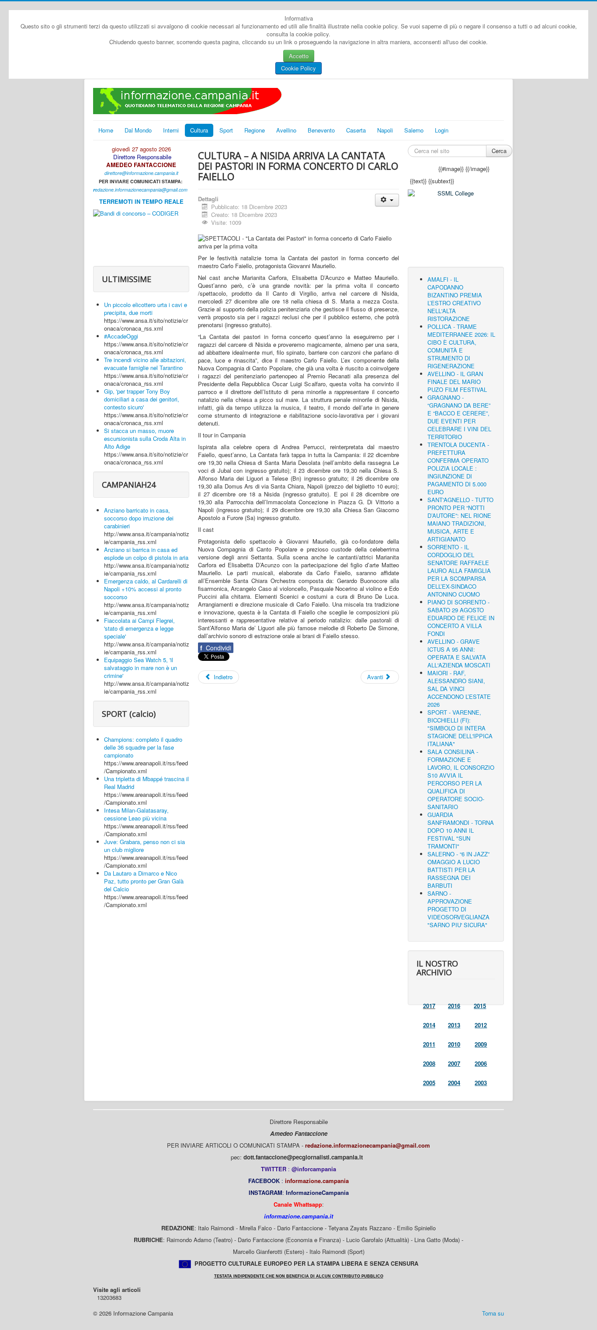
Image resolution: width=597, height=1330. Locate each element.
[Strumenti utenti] (387, 200)
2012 (481, 1025)
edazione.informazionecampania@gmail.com (141, 189)
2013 (454, 1025)
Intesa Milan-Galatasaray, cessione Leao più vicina (136, 814)
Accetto (299, 56)
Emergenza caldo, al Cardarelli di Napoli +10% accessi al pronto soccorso (145, 589)
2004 (454, 1083)
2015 (480, 1006)
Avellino (286, 130)
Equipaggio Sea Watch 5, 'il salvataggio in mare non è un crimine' (140, 668)
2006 (481, 1063)
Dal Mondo (138, 130)
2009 (481, 1044)
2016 (454, 1006)
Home (105, 130)
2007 (454, 1063)
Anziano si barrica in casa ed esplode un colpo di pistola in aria (146, 553)
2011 (429, 1044)
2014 (429, 1025)
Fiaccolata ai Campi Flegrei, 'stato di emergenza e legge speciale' (139, 628)
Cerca (499, 151)
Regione (254, 130)
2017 (429, 1006)
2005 (429, 1083)
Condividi (215, 647)
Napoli (385, 130)
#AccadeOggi (121, 336)
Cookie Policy (298, 68)
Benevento (321, 130)
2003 (481, 1083)
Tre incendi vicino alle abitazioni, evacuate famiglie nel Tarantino (145, 364)
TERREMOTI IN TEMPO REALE (141, 201)
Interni (171, 130)
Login (441, 130)
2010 (454, 1044)
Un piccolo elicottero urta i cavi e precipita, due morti (145, 308)
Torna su (493, 1313)
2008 (429, 1063)
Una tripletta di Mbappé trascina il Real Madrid (146, 783)
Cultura (199, 130)
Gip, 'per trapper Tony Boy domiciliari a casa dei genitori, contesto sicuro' (141, 399)
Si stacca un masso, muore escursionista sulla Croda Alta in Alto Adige (145, 438)
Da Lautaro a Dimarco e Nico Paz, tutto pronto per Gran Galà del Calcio (144, 881)
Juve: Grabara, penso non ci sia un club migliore (144, 846)
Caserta (356, 130)
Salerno (413, 130)
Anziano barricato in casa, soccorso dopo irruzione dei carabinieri (139, 518)
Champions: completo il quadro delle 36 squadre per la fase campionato (143, 747)
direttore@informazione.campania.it (141, 173)
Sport (226, 130)
